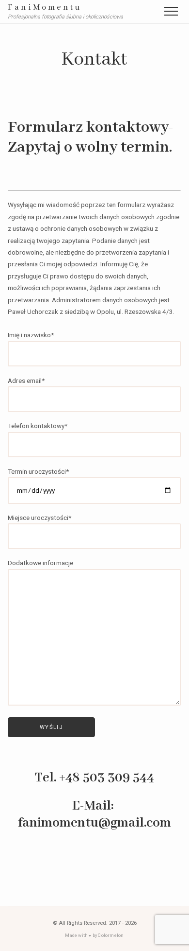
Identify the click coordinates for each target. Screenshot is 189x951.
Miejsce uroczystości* (39, 517)
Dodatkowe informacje (40, 563)
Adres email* (26, 380)
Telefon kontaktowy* (37, 426)
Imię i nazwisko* (31, 335)
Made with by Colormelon (94, 935)
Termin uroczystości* (38, 471)
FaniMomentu (44, 7)
